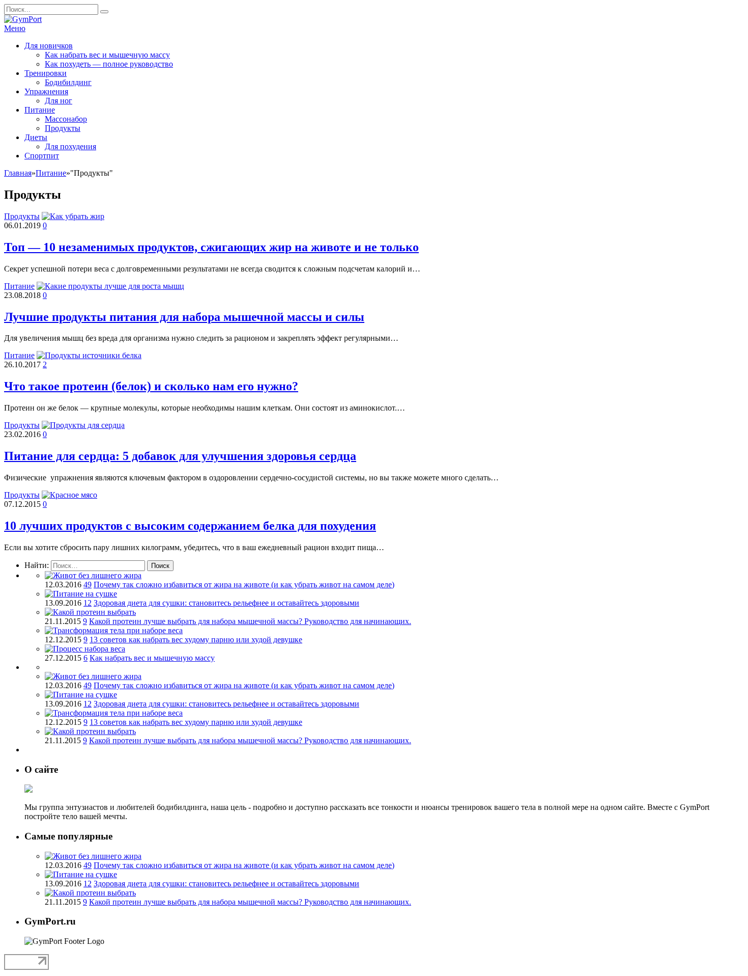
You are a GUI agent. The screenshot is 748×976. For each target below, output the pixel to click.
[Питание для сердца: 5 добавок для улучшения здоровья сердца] (83, 425)
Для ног (58, 100)
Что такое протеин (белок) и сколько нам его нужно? (151, 386)
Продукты (62, 128)
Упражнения (46, 91)
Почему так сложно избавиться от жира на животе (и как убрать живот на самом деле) (244, 584)
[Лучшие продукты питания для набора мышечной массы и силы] (110, 286)
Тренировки (45, 73)
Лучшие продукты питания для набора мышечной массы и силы (184, 316)
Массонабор (66, 119)
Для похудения (70, 146)
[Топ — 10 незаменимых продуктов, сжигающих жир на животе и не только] (73, 216)
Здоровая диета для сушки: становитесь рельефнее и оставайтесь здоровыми (226, 603)
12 (87, 603)
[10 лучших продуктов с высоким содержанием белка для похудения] (69, 495)
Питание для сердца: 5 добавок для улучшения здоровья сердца (180, 456)
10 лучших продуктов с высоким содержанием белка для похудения (190, 525)
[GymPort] (23, 19)
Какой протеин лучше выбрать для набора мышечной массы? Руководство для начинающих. (250, 621)
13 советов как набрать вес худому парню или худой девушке (196, 639)
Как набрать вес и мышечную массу (107, 54)
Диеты (35, 137)
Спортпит (41, 155)
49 (87, 584)
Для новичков (48, 45)
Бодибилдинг (68, 82)
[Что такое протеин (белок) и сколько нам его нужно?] (89, 355)
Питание (39, 109)
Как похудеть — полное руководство (109, 64)
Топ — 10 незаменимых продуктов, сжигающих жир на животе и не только (211, 247)
